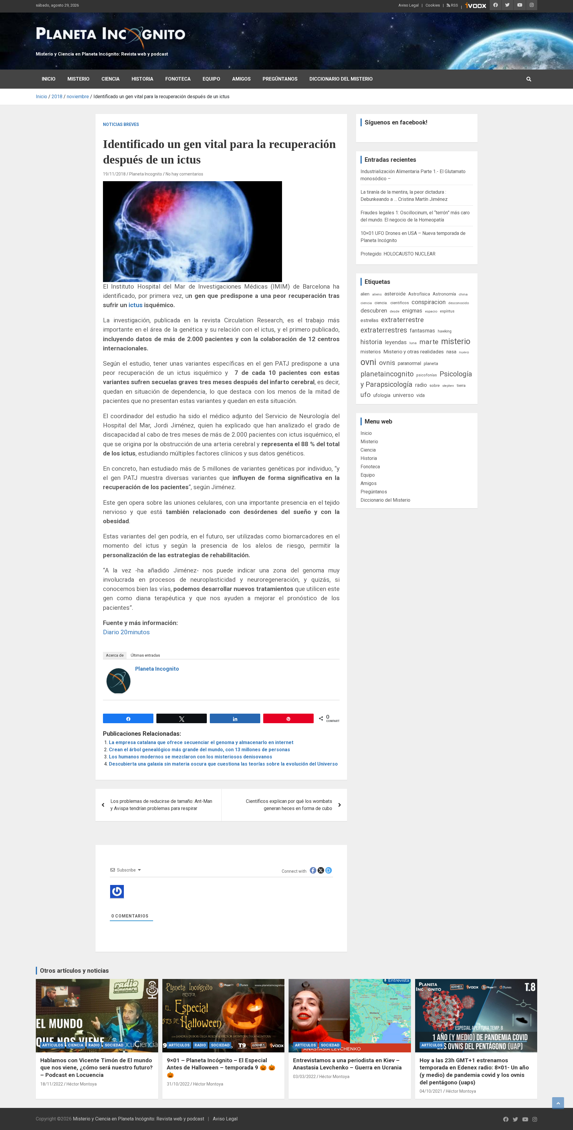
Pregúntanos (280, 79)
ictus (135, 305)
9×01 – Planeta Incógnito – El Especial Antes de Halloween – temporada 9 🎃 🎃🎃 (221, 1067)
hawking (445, 331)
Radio (94, 1045)
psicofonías (426, 375)
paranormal (409, 363)
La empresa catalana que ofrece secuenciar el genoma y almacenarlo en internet (201, 742)
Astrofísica (419, 294)
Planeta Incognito (145, 174)
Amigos (241, 79)
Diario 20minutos (126, 632)
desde (394, 311)
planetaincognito (387, 374)
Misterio (78, 79)
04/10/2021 (431, 1091)
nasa (451, 352)
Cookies (433, 5)
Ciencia (110, 79)
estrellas (369, 320)
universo (403, 395)
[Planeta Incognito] (118, 672)
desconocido (458, 303)
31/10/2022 (178, 1084)
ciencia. (381, 302)
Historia (142, 79)
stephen (448, 386)
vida (420, 395)
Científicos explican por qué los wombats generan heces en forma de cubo (289, 804)
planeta (431, 363)
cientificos (399, 302)
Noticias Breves (121, 124)
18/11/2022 (51, 1084)
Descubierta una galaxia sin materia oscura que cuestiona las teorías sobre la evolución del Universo (223, 764)
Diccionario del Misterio (341, 79)
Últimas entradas (145, 655)
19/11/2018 (114, 174)
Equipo (211, 79)
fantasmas (422, 330)
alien (365, 294)
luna (413, 343)
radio (421, 385)
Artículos (52, 1045)
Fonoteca (178, 79)
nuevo (464, 352)
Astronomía (444, 294)
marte (428, 342)
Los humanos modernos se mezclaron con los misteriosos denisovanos (190, 757)
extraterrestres (384, 330)
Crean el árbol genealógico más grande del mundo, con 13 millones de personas (199, 749)
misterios (371, 352)
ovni (368, 362)
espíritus (447, 311)
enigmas (412, 310)
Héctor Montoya (82, 1084)
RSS (454, 5)
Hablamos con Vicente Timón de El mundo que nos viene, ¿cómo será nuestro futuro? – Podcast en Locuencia (96, 1067)
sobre (434, 385)
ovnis (387, 363)
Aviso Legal (408, 5)
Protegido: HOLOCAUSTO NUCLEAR (398, 254)
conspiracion (429, 302)
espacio (431, 311)
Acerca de (115, 655)
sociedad (114, 1045)
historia (371, 342)
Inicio (49, 79)
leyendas (396, 342)
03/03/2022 (304, 1076)
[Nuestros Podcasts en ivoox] (475, 6)
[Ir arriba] (558, 1103)
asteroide (395, 294)
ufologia (381, 395)
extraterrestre (402, 320)
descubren (374, 310)
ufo (366, 394)
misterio (455, 341)
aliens (377, 294)
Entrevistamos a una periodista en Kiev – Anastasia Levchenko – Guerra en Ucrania (347, 1064)
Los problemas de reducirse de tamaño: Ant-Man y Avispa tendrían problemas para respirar (161, 804)
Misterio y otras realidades (413, 352)
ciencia (366, 303)
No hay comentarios (184, 174)
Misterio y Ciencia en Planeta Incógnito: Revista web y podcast (102, 54)
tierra (461, 385)
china (463, 294)
